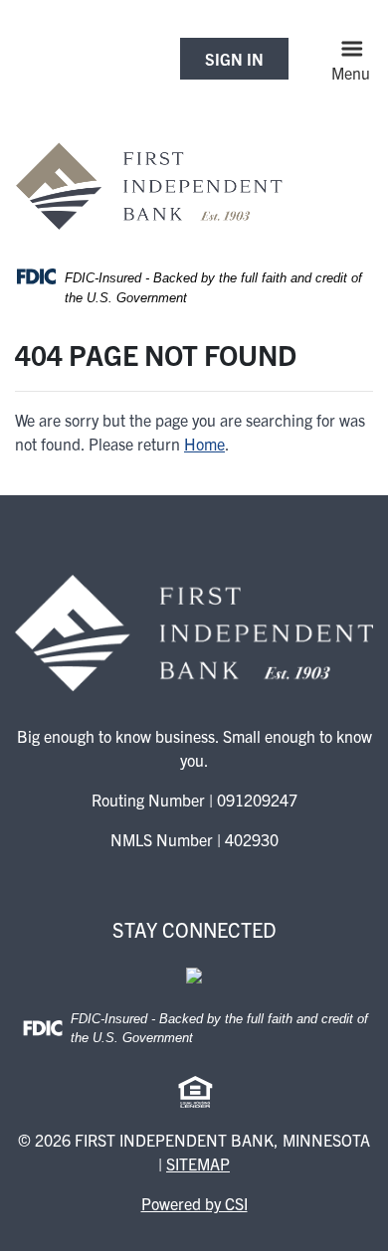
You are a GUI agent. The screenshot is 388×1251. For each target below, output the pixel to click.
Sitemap (198, 1163)
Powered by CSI (194, 1203)
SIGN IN (234, 59)
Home (204, 443)
